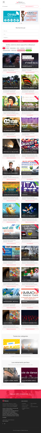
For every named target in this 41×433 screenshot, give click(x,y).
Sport (14, 415)
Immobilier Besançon (14, 410)
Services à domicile (15, 414)
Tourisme (17, 415)
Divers (18, 48)
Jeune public (29, 50)
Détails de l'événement (11, 72)
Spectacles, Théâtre (6, 50)
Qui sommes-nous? (34, 406)
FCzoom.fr (15, 406)
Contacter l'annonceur (27, 113)
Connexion (5, 6)
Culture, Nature (13, 48)
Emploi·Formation (9, 409)
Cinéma (7, 48)
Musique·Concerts (5, 413)
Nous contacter (33, 403)
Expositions (22, 48)
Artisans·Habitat (9, 408)
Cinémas (4, 409)
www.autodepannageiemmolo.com (29, 176)
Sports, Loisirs (14, 50)
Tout (4, 48)
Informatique (4, 412)
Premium (11, 413)
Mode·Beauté (12, 412)
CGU (31, 405)
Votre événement (28, 6)
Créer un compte (25, 405)
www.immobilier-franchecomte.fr (29, 304)
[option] (11, 16)
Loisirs (9, 412)
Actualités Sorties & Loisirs (25, 409)
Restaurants (9, 414)
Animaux (4, 408)
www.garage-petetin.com (27, 240)
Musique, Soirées (29, 48)
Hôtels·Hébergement (6, 410)
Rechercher (20, 41)
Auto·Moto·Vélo (15, 408)
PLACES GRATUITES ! (21, 50)
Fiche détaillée (29, 115)
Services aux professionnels (7, 415)
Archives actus (24, 406)
